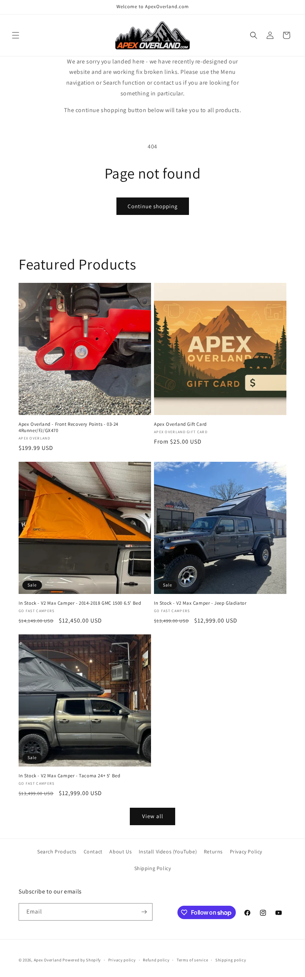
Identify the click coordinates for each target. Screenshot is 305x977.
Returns (213, 851)
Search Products (57, 851)
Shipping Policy (152, 868)
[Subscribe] (144, 912)
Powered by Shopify (81, 960)
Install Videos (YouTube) (168, 851)
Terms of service (192, 960)
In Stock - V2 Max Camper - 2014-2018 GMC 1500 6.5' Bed (80, 603)
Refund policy (156, 960)
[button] (15, 35)
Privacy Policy (246, 851)
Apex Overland (48, 960)
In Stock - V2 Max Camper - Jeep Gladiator (200, 603)
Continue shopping (153, 206)
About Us (120, 851)
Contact (93, 851)
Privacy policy (122, 960)
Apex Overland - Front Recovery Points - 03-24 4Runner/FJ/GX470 (68, 427)
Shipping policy (230, 960)
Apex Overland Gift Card (180, 424)
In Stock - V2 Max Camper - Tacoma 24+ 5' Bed (69, 776)
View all (152, 816)
